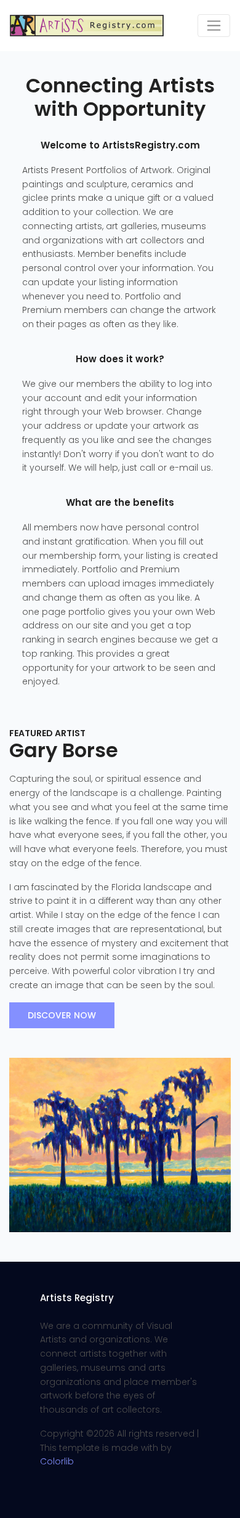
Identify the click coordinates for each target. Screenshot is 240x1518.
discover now (62, 1015)
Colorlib (57, 1461)
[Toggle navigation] (214, 25)
